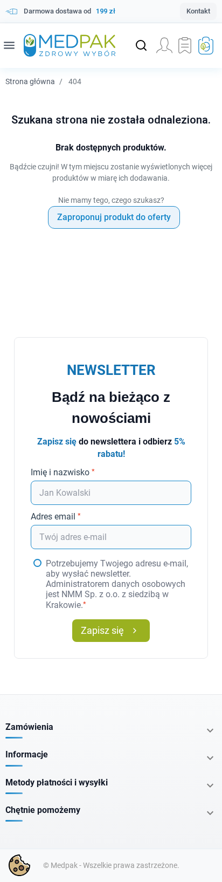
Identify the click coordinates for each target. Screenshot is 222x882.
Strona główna (30, 81)
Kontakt (198, 11)
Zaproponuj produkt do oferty (114, 217)
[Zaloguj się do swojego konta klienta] (164, 45)
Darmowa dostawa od (69, 11)
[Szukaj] (141, 45)
